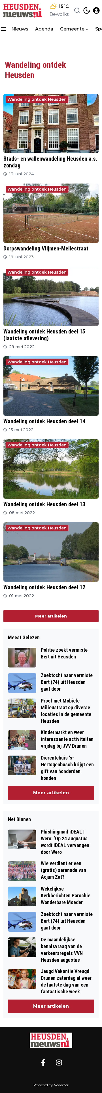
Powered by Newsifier (51, 1085)
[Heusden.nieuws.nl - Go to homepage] (51, 1040)
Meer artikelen (51, 616)
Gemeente (72, 29)
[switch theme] (87, 10)
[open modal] (96, 10)
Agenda (44, 29)
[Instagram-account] (59, 1062)
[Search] (77, 10)
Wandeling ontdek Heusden (37, 99)
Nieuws (19, 29)
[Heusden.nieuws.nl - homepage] (23, 10)
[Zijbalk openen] (3, 29)
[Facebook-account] (43, 1062)
